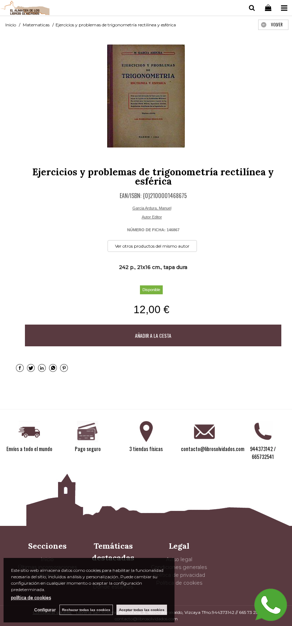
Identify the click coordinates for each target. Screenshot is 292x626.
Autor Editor (152, 217)
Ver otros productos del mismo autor (152, 246)
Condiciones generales (179, 567)
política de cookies (31, 597)
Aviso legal (179, 559)
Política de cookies (179, 583)
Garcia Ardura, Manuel (151, 208)
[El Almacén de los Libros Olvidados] (25, 9)
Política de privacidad (179, 575)
